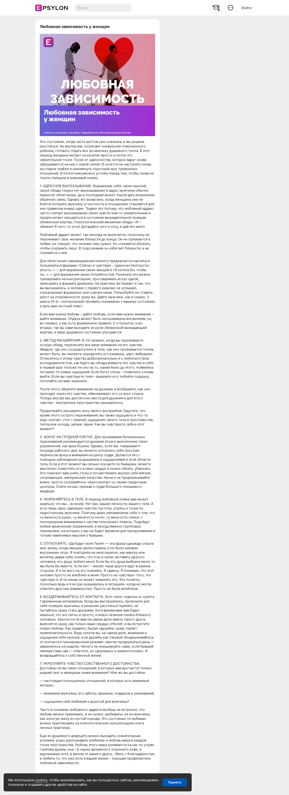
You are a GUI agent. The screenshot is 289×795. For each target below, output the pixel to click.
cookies (41, 780)
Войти (247, 8)
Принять (175, 782)
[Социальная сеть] (50, 8)
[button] (231, 7)
